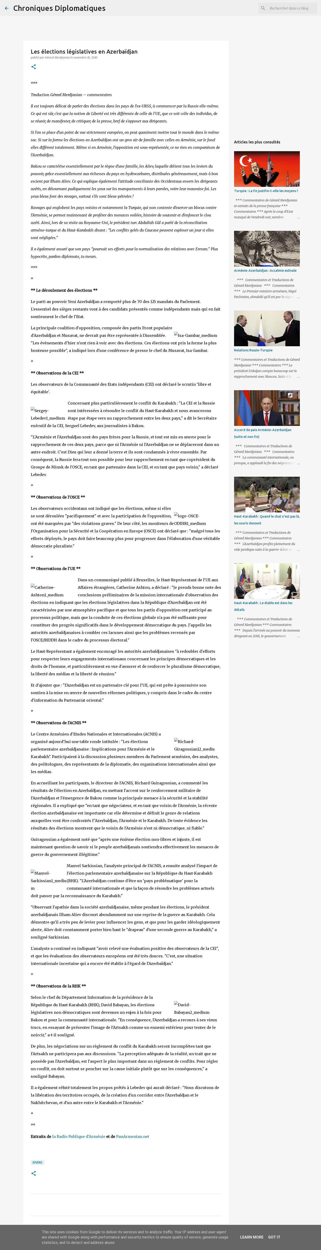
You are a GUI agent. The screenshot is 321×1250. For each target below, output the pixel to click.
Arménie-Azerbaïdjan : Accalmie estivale (265, 270)
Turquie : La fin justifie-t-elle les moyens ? (266, 191)
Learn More (251, 1237)
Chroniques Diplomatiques (59, 8)
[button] (33, 67)
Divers (37, 1162)
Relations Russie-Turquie (253, 350)
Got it (274, 1237)
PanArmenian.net (132, 1136)
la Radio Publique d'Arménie (78, 1136)
